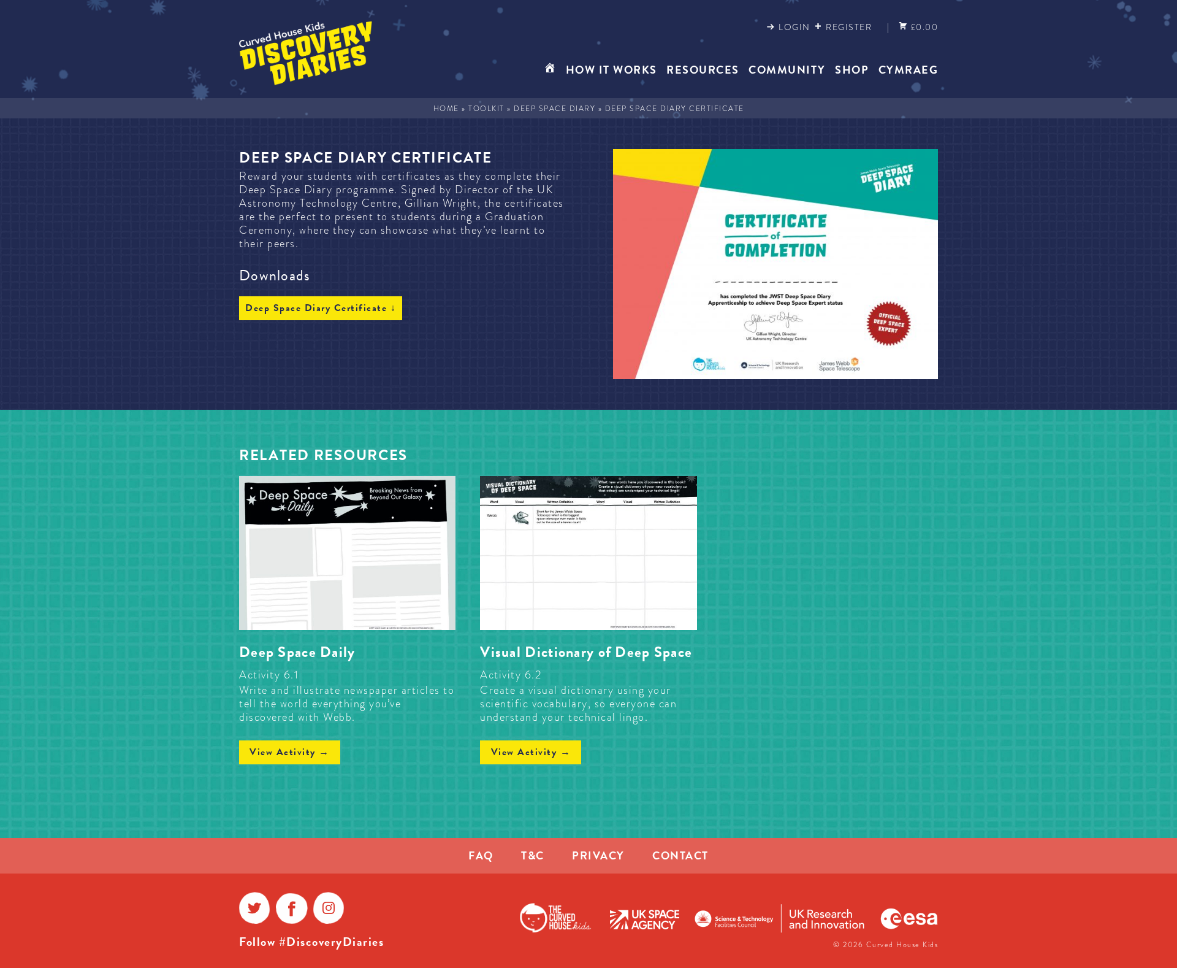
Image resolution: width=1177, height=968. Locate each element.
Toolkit (486, 108)
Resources (702, 69)
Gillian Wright (441, 203)
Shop (852, 69)
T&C (532, 855)
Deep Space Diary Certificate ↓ (320, 308)
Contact (680, 855)
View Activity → (289, 752)
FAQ (480, 855)
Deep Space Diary (554, 108)
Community (787, 69)
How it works (611, 69)
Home (446, 108)
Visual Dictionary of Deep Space (586, 652)
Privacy (598, 855)
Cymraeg (908, 69)
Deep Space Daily (297, 652)
